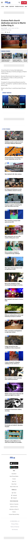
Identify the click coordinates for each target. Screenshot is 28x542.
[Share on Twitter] (7, 32)
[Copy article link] (9, 32)
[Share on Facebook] (5, 32)
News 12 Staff (4, 28)
